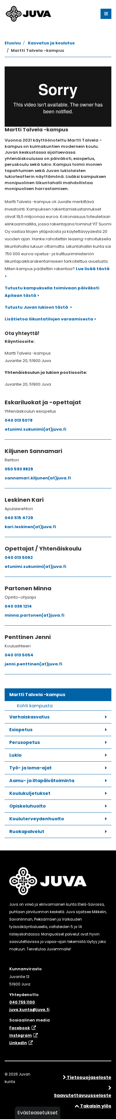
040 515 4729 (19, 518)
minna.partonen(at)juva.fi (34, 615)
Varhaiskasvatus (29, 717)
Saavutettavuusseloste (82, 1095)
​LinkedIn (18, 1042)
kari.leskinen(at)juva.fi (30, 527)
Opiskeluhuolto (27, 806)
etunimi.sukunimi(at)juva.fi (35, 429)
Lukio (15, 755)
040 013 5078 (18, 420)
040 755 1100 (22, 1002)
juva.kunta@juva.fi (29, 1009)
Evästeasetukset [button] (37, 1112)
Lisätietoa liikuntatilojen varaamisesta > (50, 319)
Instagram (20, 1035)
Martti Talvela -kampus (37, 694)
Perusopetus (24, 742)
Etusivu (13, 43)
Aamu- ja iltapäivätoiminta (41, 780)
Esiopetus (20, 730)
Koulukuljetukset (29, 793)
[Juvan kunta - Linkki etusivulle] (28, 12)
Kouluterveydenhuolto (36, 819)
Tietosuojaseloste (88, 1077)
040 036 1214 (18, 606)
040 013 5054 (19, 655)
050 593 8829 (19, 469)
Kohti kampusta (35, 706)
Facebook (19, 1028)
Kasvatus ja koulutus (51, 43)
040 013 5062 (19, 557)
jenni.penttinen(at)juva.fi (33, 664)
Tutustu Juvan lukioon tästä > (38, 307)
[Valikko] (106, 14)
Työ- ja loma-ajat (30, 768)
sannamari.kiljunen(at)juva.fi (38, 478)
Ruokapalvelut (26, 831)
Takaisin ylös (95, 1106)
